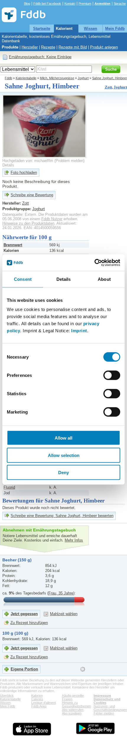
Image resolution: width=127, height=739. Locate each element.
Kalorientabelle (69, 28)
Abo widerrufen (73, 710)
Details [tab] (63, 278)
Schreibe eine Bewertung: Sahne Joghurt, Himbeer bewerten (62, 515)
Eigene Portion (24, 669)
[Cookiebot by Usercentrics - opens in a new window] (94, 263)
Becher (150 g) (17, 560)
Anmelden (102, 3)
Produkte (10, 47)
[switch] (111, 375)
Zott (108, 87)
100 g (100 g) (15, 633)
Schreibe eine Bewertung (32, 195)
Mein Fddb (115, 28)
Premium (85, 3)
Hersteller (30, 47)
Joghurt (83, 78)
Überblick (7, 695)
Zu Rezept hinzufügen (29, 622)
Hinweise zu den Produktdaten (28, 223)
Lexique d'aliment (43, 702)
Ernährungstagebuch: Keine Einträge (40, 57)
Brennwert (13, 245)
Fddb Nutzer (51, 219)
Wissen (90, 28)
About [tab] (104, 278)
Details (8, 165)
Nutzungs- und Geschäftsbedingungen (110, 708)
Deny (63, 472)
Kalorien (37, 695)
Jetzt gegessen (24, 614)
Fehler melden (104, 713)
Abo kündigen (72, 713)
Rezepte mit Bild (72, 47)
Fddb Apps (39, 706)
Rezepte (48, 47)
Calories (37, 699)
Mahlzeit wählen (63, 614)
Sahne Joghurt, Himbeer (109, 78)
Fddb (8, 78)
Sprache (120, 3)
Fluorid (9, 487)
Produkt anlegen (104, 47)
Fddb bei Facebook (47, 3)
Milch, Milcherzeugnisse (57, 78)
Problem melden (69, 160)
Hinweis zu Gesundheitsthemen (76, 704)
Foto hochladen (24, 172)
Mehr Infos (74, 540)
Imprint (79, 330)
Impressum (102, 695)
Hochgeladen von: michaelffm (27, 160)
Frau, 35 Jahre (60, 593)
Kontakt (69, 3)
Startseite (41, 28)
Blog (27, 3)
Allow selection (63, 455)
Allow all (63, 437)
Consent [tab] (23, 278)
